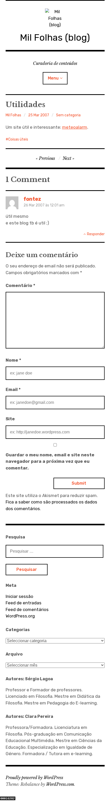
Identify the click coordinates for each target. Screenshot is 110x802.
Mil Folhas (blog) (55, 37)
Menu (53, 78)
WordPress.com (60, 784)
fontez (32, 199)
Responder (96, 234)
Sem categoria (68, 115)
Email (13, 389)
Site (10, 418)
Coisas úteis (18, 139)
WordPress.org (20, 615)
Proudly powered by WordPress (34, 777)
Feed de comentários (27, 609)
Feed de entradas (23, 602)
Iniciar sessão (19, 596)
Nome (13, 360)
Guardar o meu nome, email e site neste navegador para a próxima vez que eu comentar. (50, 461)
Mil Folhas (13, 115)
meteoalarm (74, 127)
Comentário (20, 285)
